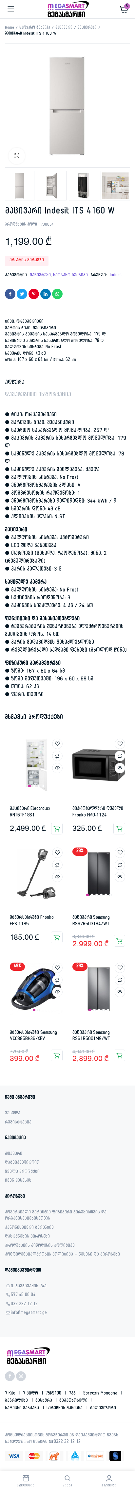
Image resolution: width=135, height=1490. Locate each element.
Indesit (116, 275)
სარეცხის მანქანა (65, 1408)
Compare (57, 756)
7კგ (73, 1394)
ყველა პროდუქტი (22, 1172)
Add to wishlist (57, 744)
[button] (17, 156)
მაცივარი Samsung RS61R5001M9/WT (91, 1036)
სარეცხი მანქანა (22, 1408)
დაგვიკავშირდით (22, 1163)
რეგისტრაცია (18, 1123)
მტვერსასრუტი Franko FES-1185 (32, 921)
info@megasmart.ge (29, 1313)
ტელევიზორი (103, 1408)
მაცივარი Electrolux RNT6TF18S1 (30, 812)
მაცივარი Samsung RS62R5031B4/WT (91, 921)
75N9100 (54, 1394)
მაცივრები (87, 28)
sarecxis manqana (101, 1394)
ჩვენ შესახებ (18, 1181)
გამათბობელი (74, 1401)
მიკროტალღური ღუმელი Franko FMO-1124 (97, 812)
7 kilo (11, 1394)
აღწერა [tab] (15, 383)
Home (9, 28)
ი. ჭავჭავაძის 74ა (29, 1287)
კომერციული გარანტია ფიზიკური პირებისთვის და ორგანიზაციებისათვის (55, 1216)
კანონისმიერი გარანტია (29, 1228)
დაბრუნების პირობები (27, 1237)
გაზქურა (44, 1401)
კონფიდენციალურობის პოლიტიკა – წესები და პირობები (62, 1255)
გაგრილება (17, 1401)
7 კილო (31, 1394)
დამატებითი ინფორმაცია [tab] (38, 395)
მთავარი (13, 1154)
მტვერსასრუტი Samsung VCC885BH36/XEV (33, 1036)
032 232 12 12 (24, 1305)
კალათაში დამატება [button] (57, 828)
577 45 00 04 (23, 1296)
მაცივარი (63, 28)
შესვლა (12, 1114)
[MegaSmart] (68, 9)
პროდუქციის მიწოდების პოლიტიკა (40, 1246)
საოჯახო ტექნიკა (34, 28)
